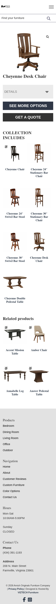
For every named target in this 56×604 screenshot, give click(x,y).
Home (6, 466)
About (6, 472)
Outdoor (8, 450)
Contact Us (10, 497)
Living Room (10, 438)
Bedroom (8, 425)
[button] (47, 37)
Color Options (11, 491)
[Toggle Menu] (51, 6)
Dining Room (11, 432)
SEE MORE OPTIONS (28, 106)
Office (6, 444)
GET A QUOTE (28, 117)
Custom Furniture (13, 485)
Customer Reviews (14, 478)
